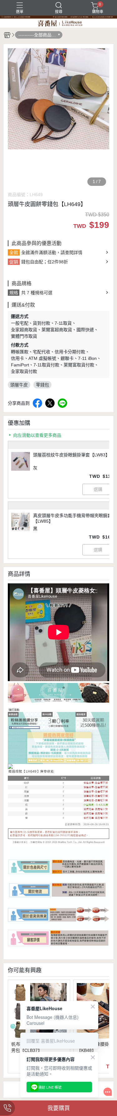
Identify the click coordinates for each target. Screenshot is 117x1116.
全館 (13, 252)
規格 (13, 292)
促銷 (13, 261)
